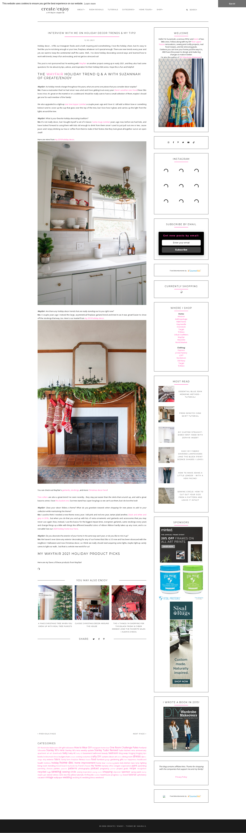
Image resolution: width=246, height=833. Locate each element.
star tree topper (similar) (75, 104)
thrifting (87, 775)
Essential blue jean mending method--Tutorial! (190, 394)
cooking (79, 756)
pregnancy (104, 768)
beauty (105, 753)
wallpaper (58, 777)
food (93, 759)
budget (62, 756)
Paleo (135, 747)
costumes (86, 756)
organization (126, 766)
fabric (57, 759)
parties (57, 768)
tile (92, 774)
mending (51, 765)
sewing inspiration (84, 772)
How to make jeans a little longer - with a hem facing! (190, 475)
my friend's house (82, 766)
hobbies (47, 763)
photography (84, 768)
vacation (41, 777)
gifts (122, 759)
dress (137, 756)
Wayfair (82, 63)
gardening (114, 759)
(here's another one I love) (125, 90)
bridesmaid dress (50, 756)
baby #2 (72, 753)
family (63, 759)
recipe (132, 768)
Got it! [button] (232, 4)
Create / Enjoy (115, 826)
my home (96, 765)
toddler (97, 775)
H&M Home (181, 321)
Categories (128, 10)
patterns (72, 768)
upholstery (141, 774)
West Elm (181, 339)
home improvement (85, 762)
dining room (127, 756)
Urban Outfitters (181, 334)
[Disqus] (92, 689)
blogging (132, 753)
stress (56, 774)
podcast (95, 768)
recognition (141, 768)
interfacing (110, 763)
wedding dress (88, 777)
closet (73, 757)
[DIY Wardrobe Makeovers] (181, 750)
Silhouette (42, 750)
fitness (82, 759)
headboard (141, 759)
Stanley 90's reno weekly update (79, 750)
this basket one (62, 500)
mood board (61, 766)
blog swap (123, 753)
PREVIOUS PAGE (47, 734)
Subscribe (181, 249)
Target (181, 329)
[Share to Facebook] (99, 639)
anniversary (141, 750)
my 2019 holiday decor (64, 139)
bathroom (97, 753)
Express (181, 350)
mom (196, 39)
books (40, 756)
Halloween (69, 747)
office (111, 766)
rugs (49, 772)
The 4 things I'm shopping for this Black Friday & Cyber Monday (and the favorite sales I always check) (128, 627)
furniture (100, 759)
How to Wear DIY (83, 747)
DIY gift (62, 747)
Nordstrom (181, 358)
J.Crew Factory (181, 352)
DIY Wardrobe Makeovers (48, 747)
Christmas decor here (98, 490)
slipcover (117, 772)
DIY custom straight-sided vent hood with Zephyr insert (190, 435)
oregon (117, 765)
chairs (67, 756)
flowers (88, 760)
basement (87, 753)
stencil (49, 774)
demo (119, 757)
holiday (55, 762)
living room (42, 765)
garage (107, 760)
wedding (67, 777)
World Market (181, 342)
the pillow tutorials (75, 774)
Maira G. (142, 826)
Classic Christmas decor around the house (92, 624)
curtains (105, 756)
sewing (56, 771)
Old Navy (181, 360)
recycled (42, 771)
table (61, 775)
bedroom (113, 753)
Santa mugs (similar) (101, 122)
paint (134, 765)
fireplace (74, 759)
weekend (100, 777)
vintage (49, 777)
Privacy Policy (181, 777)
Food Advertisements (177, 271)
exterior (50, 759)
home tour (100, 763)
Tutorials (113, 10)
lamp (137, 763)
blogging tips (141, 753)
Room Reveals (96, 10)
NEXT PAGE (139, 734)
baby (65, 753)
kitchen (127, 763)
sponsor (126, 771)
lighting (143, 763)
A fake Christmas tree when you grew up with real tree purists (55, 624)
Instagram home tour (100, 747)
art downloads (56, 753)
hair (125, 760)
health (40, 763)
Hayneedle (181, 324)
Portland (142, 747)
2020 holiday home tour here (65, 528)
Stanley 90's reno (55, 750)
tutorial (132, 774)
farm (68, 759)
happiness (132, 759)
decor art (113, 756)
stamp (144, 772)
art (48, 753)
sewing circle (69, 771)
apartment (42, 753)
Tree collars (43, 497)
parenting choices (45, 768)
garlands (66, 490)
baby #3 (79, 753)
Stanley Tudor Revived (106, 750)
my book (71, 766)
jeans (116, 763)
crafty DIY (96, 756)
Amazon (181, 316)
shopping (107, 771)
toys (120, 775)
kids (122, 763)
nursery (105, 765)
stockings (75, 490)
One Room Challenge (121, 747)
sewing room (97, 772)
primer (112, 769)
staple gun (42, 775)
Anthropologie (181, 319)
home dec (66, 762)
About (80, 10)
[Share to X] (94, 639)
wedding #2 (77, 777)
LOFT (181, 355)
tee (65, 774)
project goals (122, 768)
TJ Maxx (181, 332)
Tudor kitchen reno (127, 750)
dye (143, 756)
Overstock (181, 326)
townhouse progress (110, 774)
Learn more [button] (90, 3)
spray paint (136, 772)
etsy (44, 759)
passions (64, 769)
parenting (142, 765)
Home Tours (145, 10)
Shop (159, 10)
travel (125, 774)
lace (133, 763)
